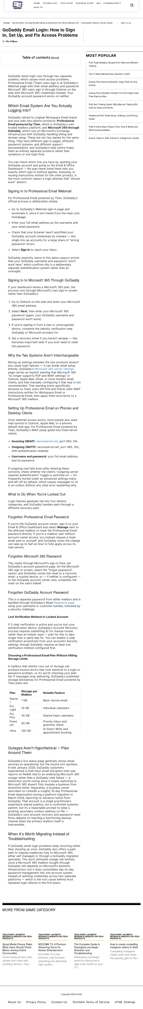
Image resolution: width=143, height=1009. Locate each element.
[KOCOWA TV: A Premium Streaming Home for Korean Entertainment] (53, 924)
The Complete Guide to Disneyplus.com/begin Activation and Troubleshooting (87, 948)
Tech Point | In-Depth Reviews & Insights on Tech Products (45, 23)
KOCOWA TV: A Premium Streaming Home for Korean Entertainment (52, 947)
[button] (132, 5)
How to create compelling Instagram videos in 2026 (124, 945)
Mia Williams (12, 41)
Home (6, 23)
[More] (137, 34)
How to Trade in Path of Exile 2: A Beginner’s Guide (114, 137)
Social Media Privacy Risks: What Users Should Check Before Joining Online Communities (17, 948)
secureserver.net (47, 441)
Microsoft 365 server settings (54, 369)
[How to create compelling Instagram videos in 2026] (125, 924)
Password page (64, 602)
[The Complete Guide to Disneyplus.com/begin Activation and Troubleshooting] (89, 924)
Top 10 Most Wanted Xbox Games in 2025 (109, 73)
